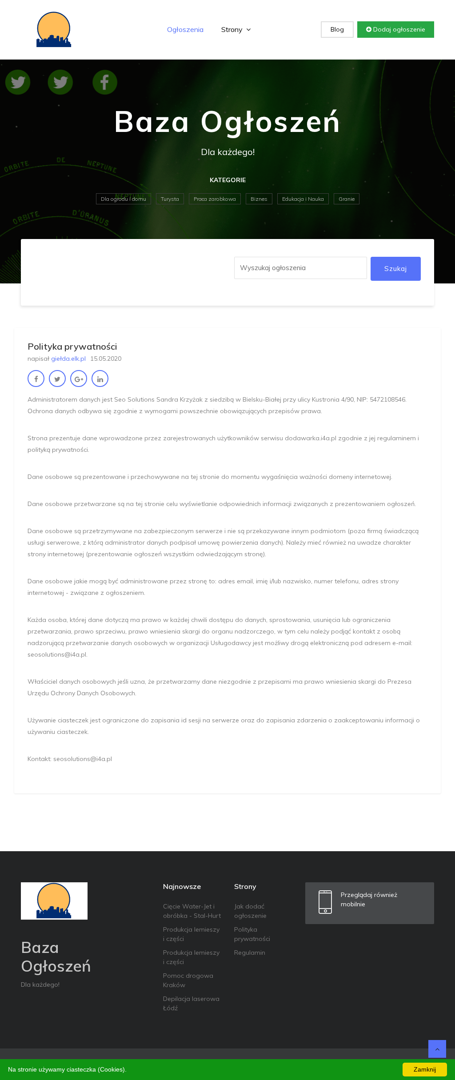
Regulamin (249, 952)
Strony (232, 29)
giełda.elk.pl (68, 359)
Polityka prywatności (252, 934)
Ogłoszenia (185, 29)
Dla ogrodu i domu (123, 198)
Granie (347, 198)
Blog (337, 29)
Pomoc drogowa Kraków (188, 980)
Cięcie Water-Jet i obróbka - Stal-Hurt (192, 911)
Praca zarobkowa (215, 198)
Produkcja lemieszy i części (191, 934)
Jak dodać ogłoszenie (250, 911)
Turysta (170, 198)
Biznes (259, 198)
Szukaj (395, 268)
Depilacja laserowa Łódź (191, 1003)
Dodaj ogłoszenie (398, 29)
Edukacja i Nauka (303, 198)
